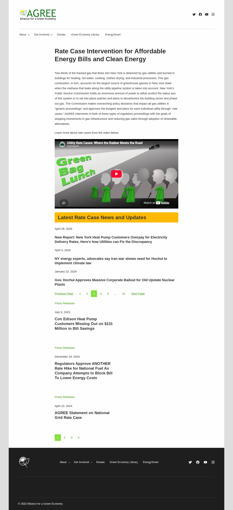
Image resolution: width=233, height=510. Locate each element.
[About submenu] (28, 35)
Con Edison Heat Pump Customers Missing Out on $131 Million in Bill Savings (84, 324)
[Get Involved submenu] (51, 35)
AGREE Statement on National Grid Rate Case (82, 415)
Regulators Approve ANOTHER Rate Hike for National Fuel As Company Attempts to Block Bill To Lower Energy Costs (84, 370)
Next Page (138, 293)
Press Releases (65, 303)
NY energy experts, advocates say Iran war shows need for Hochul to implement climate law (111, 261)
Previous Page (64, 293)
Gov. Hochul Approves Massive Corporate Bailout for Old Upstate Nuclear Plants (115, 282)
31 (123, 293)
